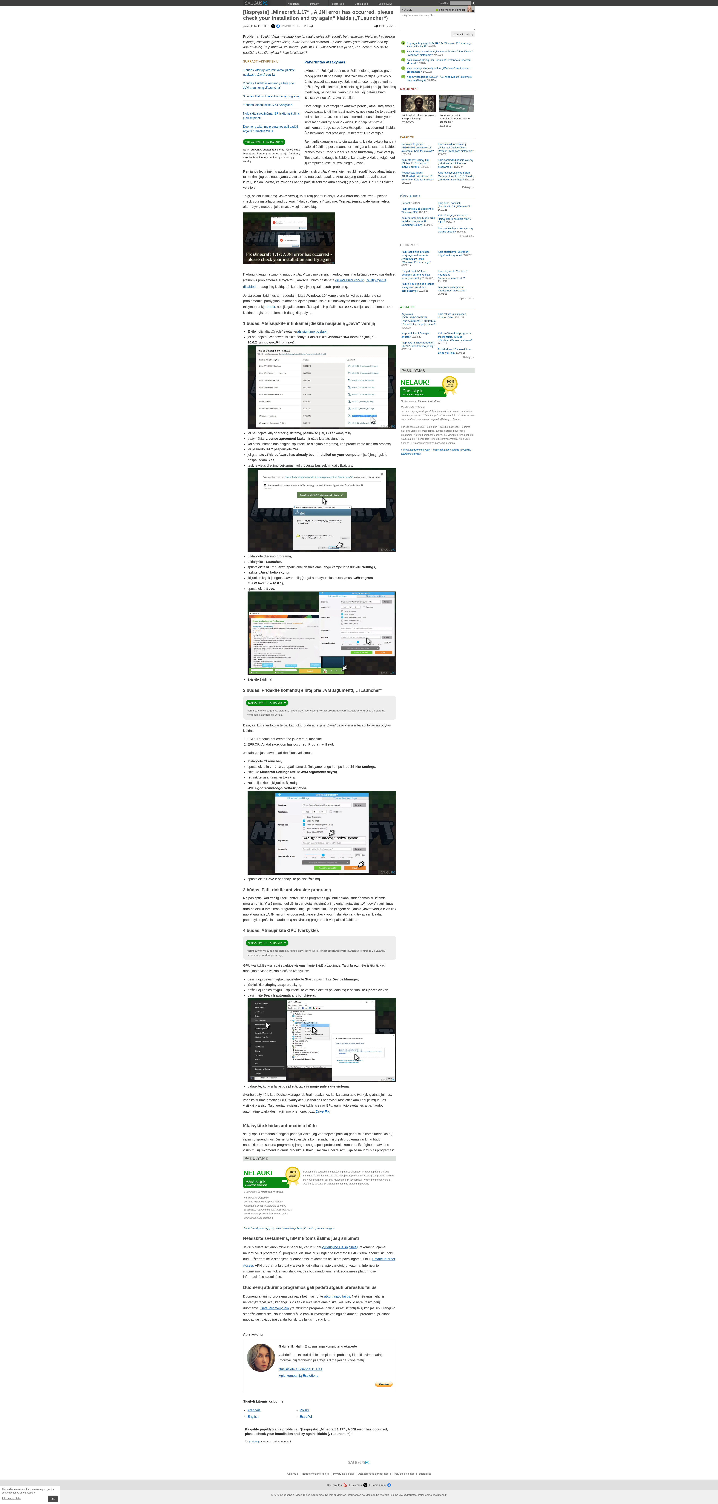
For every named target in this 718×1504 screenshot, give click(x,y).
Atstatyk (467, 357)
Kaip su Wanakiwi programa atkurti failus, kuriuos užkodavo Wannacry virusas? (455, 337)
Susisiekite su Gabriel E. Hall (300, 1369)
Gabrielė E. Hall (259, 26)
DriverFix (322, 1111)
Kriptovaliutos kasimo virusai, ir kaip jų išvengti (419, 117)
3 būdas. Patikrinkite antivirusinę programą (271, 96)
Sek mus (357, 1484)
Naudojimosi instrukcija (315, 1473)
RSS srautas (335, 1484)
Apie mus (292, 1473)
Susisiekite (425, 1473)
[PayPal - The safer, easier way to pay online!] (383, 1384)
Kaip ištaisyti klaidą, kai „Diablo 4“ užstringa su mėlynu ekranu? (415, 163)
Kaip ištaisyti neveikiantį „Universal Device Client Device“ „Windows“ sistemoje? (456, 147)
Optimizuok (361, 3)
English (253, 1416)
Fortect (270, 307)
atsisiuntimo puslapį (311, 331)
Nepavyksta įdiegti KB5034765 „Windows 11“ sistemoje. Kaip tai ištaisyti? (417, 147)
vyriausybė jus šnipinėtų (340, 1247)
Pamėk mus (379, 1484)
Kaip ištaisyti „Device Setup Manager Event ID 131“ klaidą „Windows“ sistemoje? (455, 176)
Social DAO (385, 3)
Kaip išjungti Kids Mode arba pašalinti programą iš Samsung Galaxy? (418, 221)
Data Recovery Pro (274, 1308)
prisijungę (254, 1441)
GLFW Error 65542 (349, 280)
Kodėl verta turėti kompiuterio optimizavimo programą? (455, 118)
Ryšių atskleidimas (404, 1473)
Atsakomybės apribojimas (373, 1473)
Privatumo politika (11, 1498)
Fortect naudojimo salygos (258, 1228)
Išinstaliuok (337, 3)
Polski (304, 1410)
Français (254, 1410)
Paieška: (444, 3)
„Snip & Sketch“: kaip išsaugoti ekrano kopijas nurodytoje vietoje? (415, 274)
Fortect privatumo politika (289, 1228)
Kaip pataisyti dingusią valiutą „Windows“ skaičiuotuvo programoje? (455, 163)
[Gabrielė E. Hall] (272, 26)
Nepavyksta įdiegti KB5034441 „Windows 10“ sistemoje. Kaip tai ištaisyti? (417, 176)
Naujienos (294, 3)
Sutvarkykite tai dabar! (262, 142)
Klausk (407, 9)
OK (53, 1498)
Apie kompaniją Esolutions (298, 1375)
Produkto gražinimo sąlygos (319, 1228)
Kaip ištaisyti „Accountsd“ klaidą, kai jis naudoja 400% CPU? (454, 219)
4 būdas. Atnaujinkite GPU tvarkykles (267, 105)
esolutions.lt (439, 1494)
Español (306, 1416)
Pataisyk (315, 3)
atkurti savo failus (337, 1296)
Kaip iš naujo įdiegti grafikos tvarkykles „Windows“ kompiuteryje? (417, 287)
